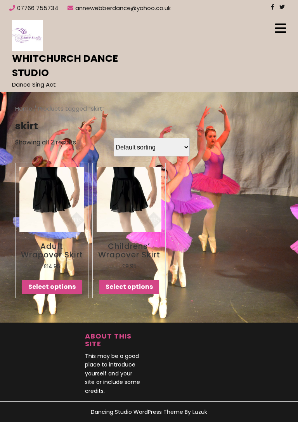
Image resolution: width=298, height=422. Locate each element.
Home (23, 109)
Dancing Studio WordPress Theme (137, 412)
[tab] (280, 29)
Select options (52, 286)
